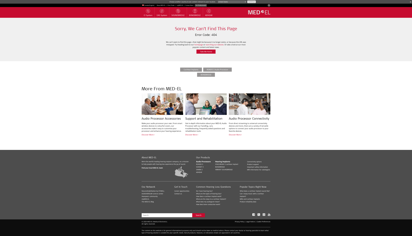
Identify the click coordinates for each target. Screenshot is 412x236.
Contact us (178, 194)
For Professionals (201, 5)
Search (198, 215)
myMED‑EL (180, 5)
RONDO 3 (199, 164)
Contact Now (189, 5)
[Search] (269, 5)
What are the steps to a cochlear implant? (211, 199)
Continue (251, 2)
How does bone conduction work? (208, 204)
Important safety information (257, 167)
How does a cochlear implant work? (208, 196)
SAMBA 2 (199, 170)
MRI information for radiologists (258, 170)
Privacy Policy (239, 222)
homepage (198, 44)
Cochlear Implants (191, 69)
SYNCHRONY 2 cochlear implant (226, 164)
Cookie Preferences (263, 222)
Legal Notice (250, 222)
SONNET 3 (200, 167)
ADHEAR (199, 172)
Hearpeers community (150, 196)
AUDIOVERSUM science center (152, 194)
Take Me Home (206, 51)
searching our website (215, 44)
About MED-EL (161, 5)
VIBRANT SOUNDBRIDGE (224, 170)
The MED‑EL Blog (148, 202)
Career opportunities (181, 191)
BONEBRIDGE (206, 75)
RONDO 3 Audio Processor (217, 69)
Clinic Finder (171, 5)
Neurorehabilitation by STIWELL (153, 191)
